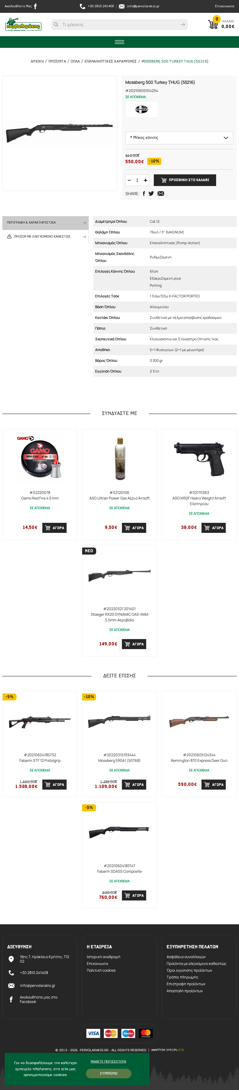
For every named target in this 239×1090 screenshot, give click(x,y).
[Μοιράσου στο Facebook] (144, 193)
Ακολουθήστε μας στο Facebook (38, 999)
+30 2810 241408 (101, 6)
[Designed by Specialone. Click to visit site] (167, 1050)
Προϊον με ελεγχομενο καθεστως (42, 237)
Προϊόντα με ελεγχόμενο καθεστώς (196, 963)
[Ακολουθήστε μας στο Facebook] (36, 6)
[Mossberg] (141, 109)
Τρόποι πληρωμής (182, 977)
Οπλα (75, 61)
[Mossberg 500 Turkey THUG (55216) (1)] (59, 133)
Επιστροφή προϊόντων (186, 984)
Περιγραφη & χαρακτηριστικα (31, 223)
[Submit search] (182, 25)
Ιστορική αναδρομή (103, 957)
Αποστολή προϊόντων (185, 991)
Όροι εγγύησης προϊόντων (189, 970)
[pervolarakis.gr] (23, 24)
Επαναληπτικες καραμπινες (110, 61)
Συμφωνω (108, 1074)
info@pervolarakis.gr (143, 6)
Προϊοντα (57, 61)
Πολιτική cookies (101, 970)
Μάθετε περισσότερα (108, 1062)
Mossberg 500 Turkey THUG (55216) (174, 61)
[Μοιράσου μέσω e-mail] (161, 193)
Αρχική (37, 61)
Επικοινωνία (224, 6)
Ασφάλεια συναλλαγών (186, 957)
